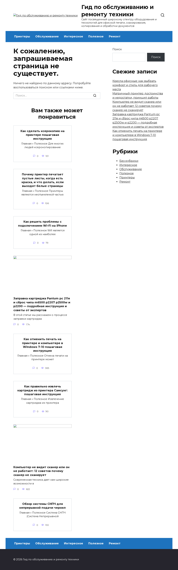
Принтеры (22, 36)
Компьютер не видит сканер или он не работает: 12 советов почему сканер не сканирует (41, 470)
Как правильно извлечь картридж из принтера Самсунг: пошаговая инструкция (42, 390)
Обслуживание (47, 36)
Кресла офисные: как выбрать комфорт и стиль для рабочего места (135, 85)
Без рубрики (128, 161)
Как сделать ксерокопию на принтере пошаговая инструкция (42, 134)
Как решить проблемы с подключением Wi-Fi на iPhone (42, 223)
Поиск (117, 49)
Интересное (73, 36)
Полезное (96, 36)
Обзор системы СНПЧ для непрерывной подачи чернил (42, 505)
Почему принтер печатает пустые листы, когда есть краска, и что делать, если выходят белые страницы (43, 180)
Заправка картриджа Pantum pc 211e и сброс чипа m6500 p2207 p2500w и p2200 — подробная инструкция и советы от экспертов (41, 304)
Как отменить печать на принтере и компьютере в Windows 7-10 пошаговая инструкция (42, 344)
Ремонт (114, 36)
